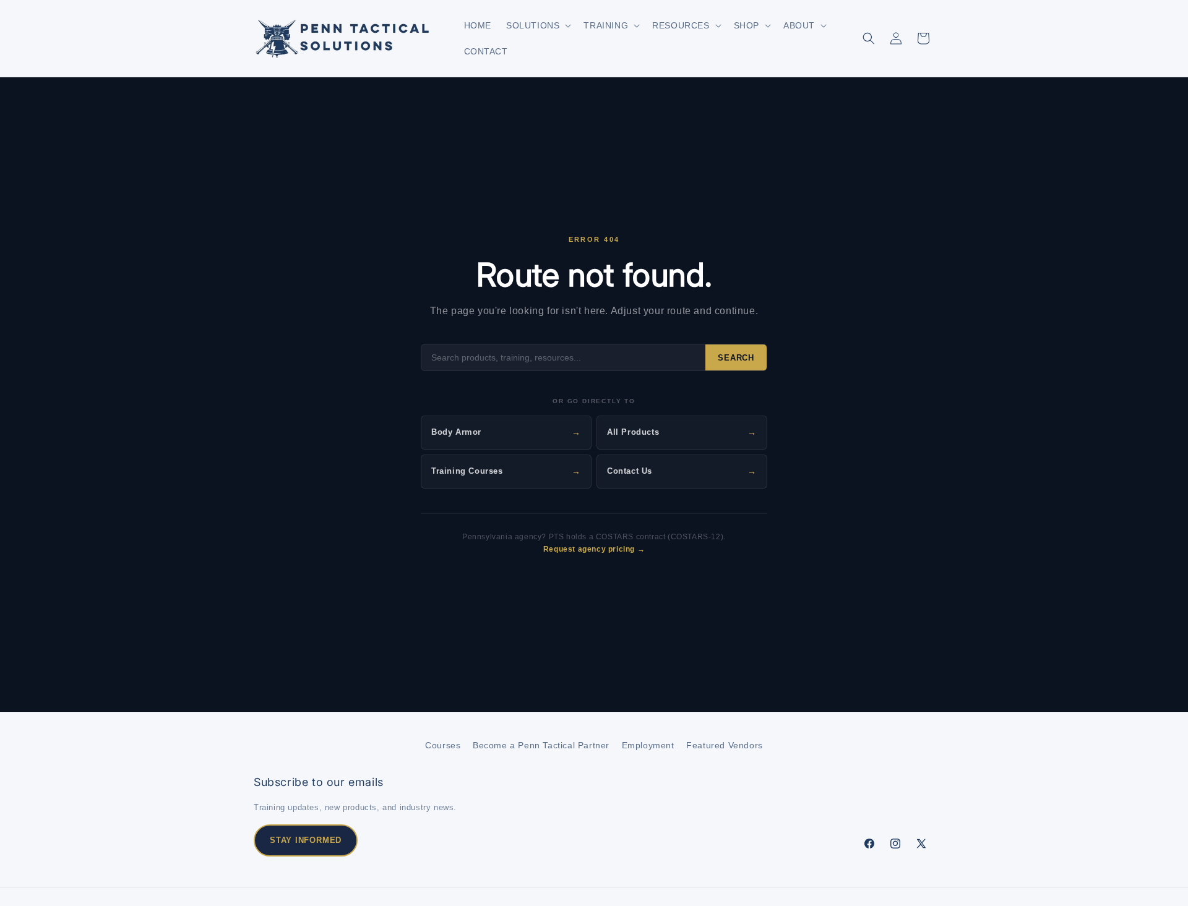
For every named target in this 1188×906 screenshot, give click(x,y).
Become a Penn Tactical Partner (541, 745)
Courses (442, 745)
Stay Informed (306, 840)
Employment (648, 745)
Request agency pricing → (594, 549)
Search (736, 357)
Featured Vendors (724, 745)
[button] (537, 25)
